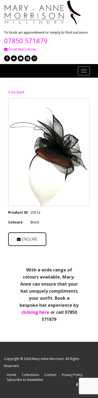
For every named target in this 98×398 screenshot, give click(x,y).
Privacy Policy (72, 374)
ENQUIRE (29, 239)
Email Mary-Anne (22, 49)
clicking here (35, 312)
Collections (30, 374)
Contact (50, 374)
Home (11, 374)
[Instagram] (34, 58)
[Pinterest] (27, 58)
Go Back (17, 92)
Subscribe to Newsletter (25, 379)
